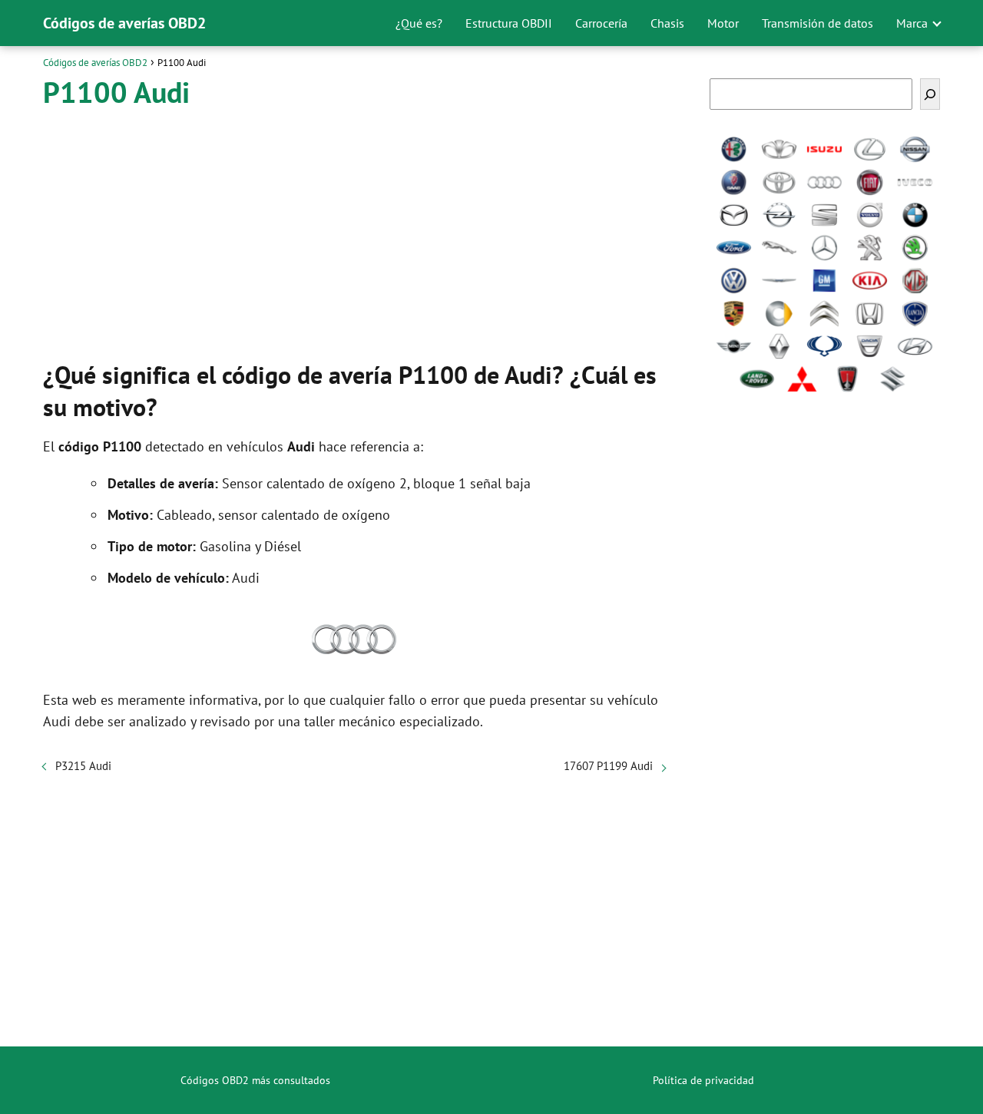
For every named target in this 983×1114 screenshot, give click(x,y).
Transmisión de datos (817, 23)
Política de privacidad (703, 1080)
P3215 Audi (83, 766)
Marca (912, 23)
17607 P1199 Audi (608, 766)
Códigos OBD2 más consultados (255, 1080)
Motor (723, 23)
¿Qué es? (419, 23)
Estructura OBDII (508, 23)
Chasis (667, 23)
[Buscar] (930, 94)
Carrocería (601, 23)
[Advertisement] (354, 230)
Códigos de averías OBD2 (124, 23)
